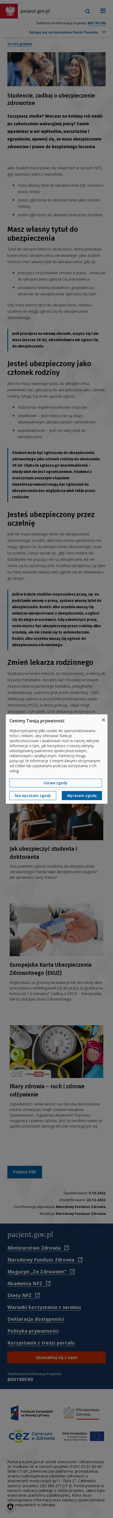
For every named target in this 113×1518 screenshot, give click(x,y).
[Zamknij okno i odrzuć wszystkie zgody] (103, 717)
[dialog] (56, 759)
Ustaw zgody (56, 782)
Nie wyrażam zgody (33, 795)
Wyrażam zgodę (82, 795)
